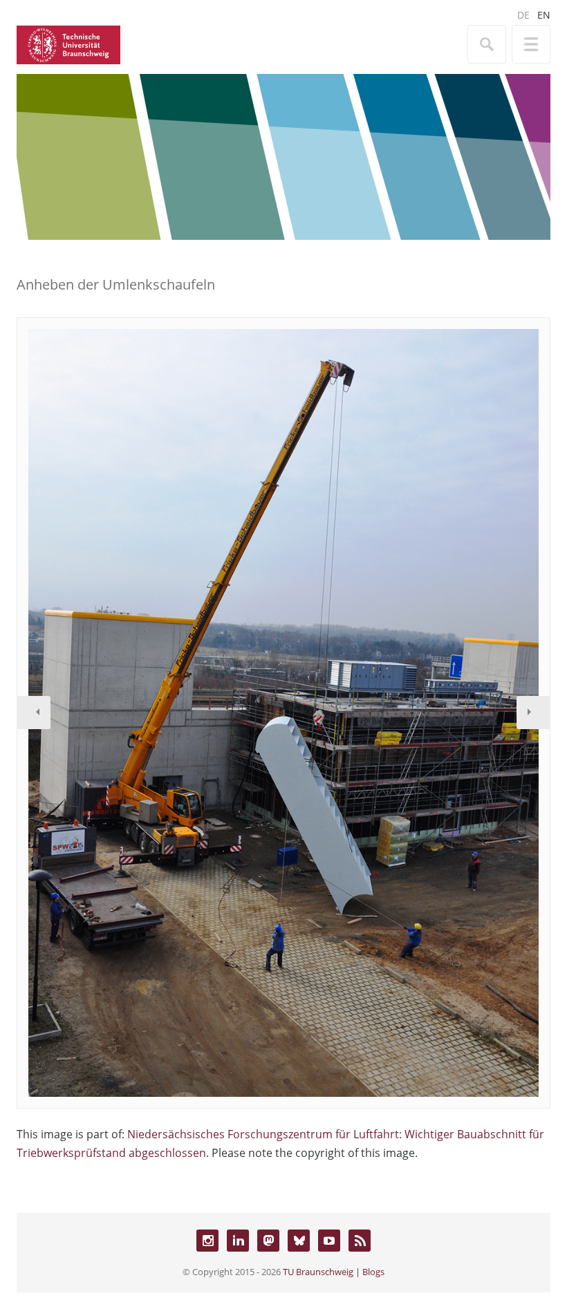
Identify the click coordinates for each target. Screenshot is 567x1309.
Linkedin (238, 1241)
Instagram (207, 1241)
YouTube (329, 1241)
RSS (359, 1241)
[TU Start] (68, 43)
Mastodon (268, 1241)
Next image (533, 712)
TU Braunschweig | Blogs (333, 1271)
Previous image (33, 712)
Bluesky (299, 1241)
